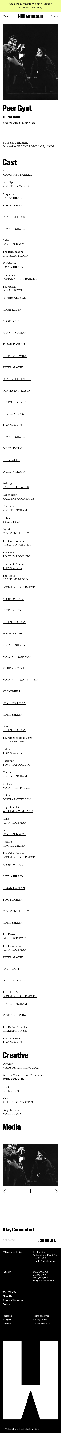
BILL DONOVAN (13, 741)
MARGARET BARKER (17, 174)
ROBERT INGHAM (15, 510)
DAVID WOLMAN (14, 471)
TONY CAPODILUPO (16, 556)
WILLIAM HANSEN (15, 1030)
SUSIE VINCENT (13, 668)
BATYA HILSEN (13, 197)
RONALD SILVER (14, 228)
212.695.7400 (39, 1274)
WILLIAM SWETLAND (18, 811)
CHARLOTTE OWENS (17, 217)
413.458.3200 (39, 1258)
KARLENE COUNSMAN (18, 498)
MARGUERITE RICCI (17, 787)
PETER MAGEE (13, 367)
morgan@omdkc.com (43, 1280)
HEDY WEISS (11, 460)
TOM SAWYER (12, 425)
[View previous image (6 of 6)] (5, 1191)
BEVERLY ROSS (13, 413)
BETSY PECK (11, 521)
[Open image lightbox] (30, 1191)
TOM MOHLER (12, 205)
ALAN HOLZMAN (14, 332)
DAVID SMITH (12, 448)
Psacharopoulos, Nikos (35, 146)
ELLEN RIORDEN (14, 402)
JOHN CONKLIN (13, 1079)
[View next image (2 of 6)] (55, 1191)
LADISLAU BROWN (15, 255)
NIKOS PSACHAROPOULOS (21, 1067)
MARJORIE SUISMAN (17, 656)
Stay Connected (18, 1229)
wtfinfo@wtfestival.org (44, 1261)
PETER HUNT (12, 1090)
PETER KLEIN (12, 610)
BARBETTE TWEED (16, 487)
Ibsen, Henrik (17, 142)
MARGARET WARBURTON (20, 679)
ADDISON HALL (13, 321)
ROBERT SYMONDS (16, 186)
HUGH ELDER (12, 309)
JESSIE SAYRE (12, 633)
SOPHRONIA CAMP (15, 298)
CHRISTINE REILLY (16, 533)
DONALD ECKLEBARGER (20, 278)
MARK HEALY (12, 1113)
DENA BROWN (12, 290)
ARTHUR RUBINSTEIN (18, 1102)
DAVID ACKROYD (14, 244)
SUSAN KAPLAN (14, 344)
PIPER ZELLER (12, 714)
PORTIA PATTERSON (17, 390)
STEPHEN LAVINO (15, 356)
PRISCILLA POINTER (17, 544)
